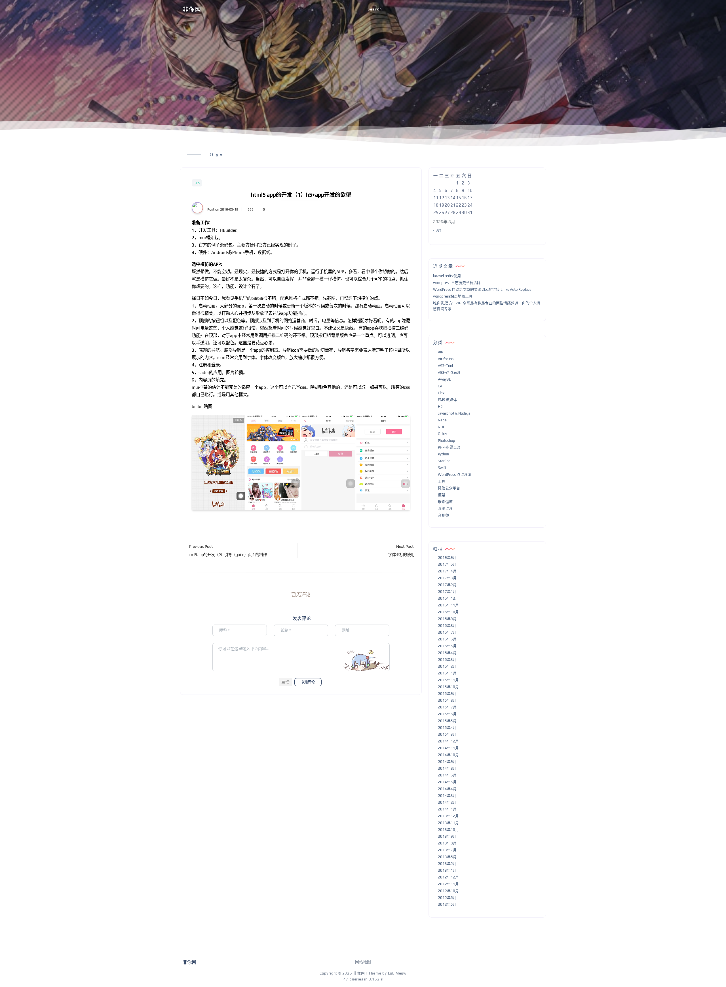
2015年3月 (447, 734)
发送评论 (308, 682)
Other (442, 434)
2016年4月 (447, 653)
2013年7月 (447, 850)
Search (375, 9)
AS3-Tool (445, 366)
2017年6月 (447, 564)
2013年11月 (448, 823)
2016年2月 (447, 666)
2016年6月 (447, 639)
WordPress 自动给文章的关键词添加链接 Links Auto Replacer (483, 289)
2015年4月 (447, 727)
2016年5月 (447, 646)
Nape (442, 420)
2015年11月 (448, 680)
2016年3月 (447, 659)
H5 (198, 183)
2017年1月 (447, 591)
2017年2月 (447, 585)
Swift (442, 468)
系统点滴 (445, 508)
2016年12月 (448, 598)
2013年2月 (447, 863)
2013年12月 (448, 816)
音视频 (443, 515)
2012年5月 (447, 904)
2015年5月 (447, 721)
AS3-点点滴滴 (449, 372)
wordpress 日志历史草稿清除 (457, 283)
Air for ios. (446, 359)
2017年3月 (447, 578)
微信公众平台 (449, 488)
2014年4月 (447, 789)
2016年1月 (447, 673)
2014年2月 (447, 802)
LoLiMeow (397, 973)
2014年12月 (448, 741)
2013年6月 (447, 857)
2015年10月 (448, 687)
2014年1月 (447, 809)
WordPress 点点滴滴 (454, 474)
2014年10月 (448, 755)
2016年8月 (447, 625)
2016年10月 (448, 612)
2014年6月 (447, 775)
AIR (440, 352)
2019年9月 (447, 557)
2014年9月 (447, 761)
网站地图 (363, 962)
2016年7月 (447, 632)
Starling (444, 461)
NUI (441, 427)
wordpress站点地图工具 (452, 296)
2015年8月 (447, 700)
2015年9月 (447, 693)
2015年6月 (447, 714)
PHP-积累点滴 (449, 447)
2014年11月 (448, 748)
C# (440, 386)
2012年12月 (448, 877)
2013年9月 (447, 836)
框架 (441, 495)
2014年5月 (447, 782)
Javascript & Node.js (454, 413)
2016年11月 (448, 605)
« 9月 (437, 230)
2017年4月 (447, 571)
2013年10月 (448, 829)
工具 (441, 481)
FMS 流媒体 (447, 400)
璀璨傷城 (445, 502)
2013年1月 (447, 870)
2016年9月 (447, 619)
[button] (285, 682)
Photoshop (446, 440)
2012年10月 (448, 891)
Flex (441, 393)
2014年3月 (447, 795)
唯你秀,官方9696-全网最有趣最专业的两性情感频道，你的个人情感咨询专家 (486, 306)
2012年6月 (447, 897)
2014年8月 (447, 768)
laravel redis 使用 (447, 276)
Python (443, 454)
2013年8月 (447, 843)
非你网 (192, 9)
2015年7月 (447, 707)
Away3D (444, 379)
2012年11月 (448, 884)
